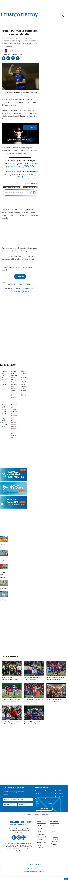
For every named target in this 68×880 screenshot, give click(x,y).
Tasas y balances (54, 845)
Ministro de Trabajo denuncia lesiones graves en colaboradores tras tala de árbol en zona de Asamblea (14, 421)
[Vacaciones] (4, 539)
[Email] (8, 58)
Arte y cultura (38, 802)
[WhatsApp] (18, 58)
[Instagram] (18, 837)
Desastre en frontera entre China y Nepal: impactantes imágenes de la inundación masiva (14, 384)
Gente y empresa (49, 802)
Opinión (59, 791)
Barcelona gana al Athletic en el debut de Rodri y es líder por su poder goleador (56, 677)
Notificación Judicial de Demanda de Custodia (4, 378)
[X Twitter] (13, 58)
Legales (53, 835)
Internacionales (49, 794)
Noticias (40, 828)
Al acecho (3, 588)
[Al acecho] (4, 583)
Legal (53, 825)
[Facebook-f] (14, 837)
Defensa (3, 600)
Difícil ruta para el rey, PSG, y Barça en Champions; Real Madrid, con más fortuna (33, 722)
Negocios (60, 793)
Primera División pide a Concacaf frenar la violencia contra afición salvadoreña (11, 699)
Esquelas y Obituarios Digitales (54, 839)
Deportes (60, 796)
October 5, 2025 (27, 176)
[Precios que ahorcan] (4, 566)
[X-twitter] (23, 837)
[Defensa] (4, 594)
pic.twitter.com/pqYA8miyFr (20, 166)
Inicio (39, 825)
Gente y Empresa (40, 846)
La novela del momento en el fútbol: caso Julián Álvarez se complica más (33, 699)
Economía (40, 834)
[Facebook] (3, 58)
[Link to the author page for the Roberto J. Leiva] (6, 51)
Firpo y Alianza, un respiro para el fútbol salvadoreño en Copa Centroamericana (33, 677)
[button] (63, 16)
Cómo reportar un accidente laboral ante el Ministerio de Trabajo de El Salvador (24, 384)
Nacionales (39, 793)
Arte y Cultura (41, 842)
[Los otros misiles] (4, 553)
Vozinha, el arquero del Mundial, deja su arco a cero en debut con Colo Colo (11, 722)
